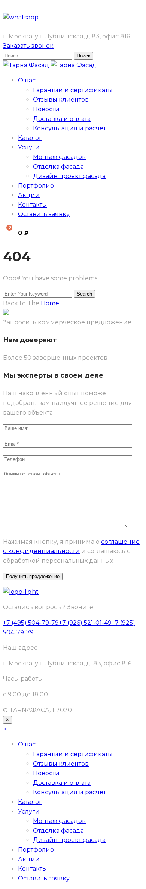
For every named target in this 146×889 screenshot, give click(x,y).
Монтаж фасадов (59, 156)
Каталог (30, 137)
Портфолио (36, 185)
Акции (29, 195)
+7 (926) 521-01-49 (85, 622)
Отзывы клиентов (61, 99)
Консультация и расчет (69, 128)
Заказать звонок (28, 45)
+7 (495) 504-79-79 (31, 7)
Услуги (29, 147)
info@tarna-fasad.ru (33, 26)
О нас (27, 80)
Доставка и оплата (62, 118)
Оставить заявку (44, 214)
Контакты (32, 204)
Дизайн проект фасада (69, 176)
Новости (46, 109)
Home (50, 303)
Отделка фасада (58, 166)
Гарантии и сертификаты (73, 90)
